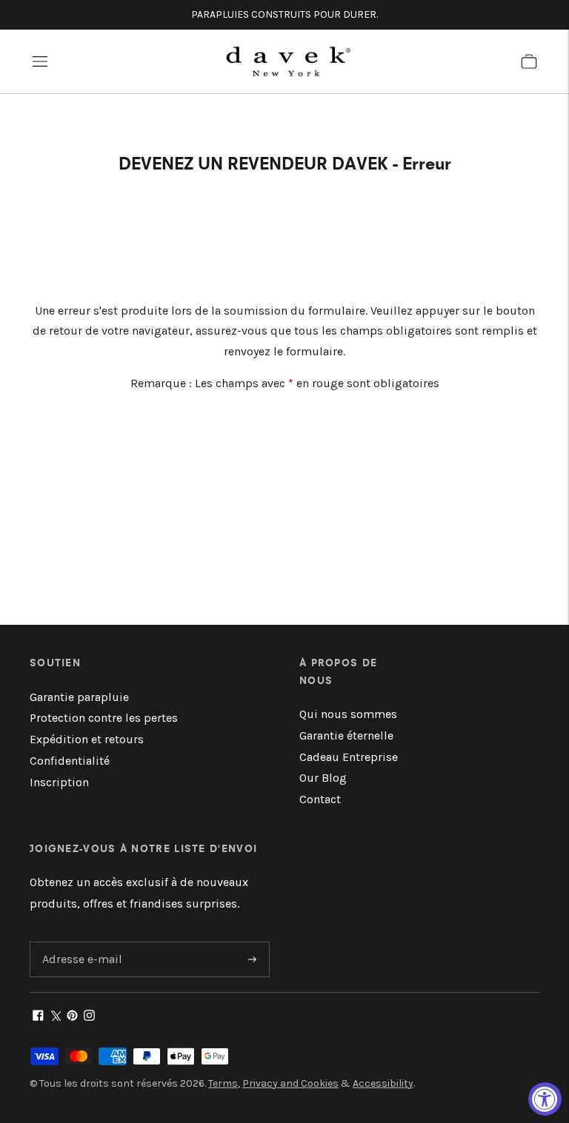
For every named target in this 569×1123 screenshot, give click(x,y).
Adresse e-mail (79, 942)
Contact (320, 799)
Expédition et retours (87, 739)
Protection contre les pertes (104, 718)
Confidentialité (70, 761)
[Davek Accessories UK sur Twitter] (55, 1017)
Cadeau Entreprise (348, 757)
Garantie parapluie (79, 697)
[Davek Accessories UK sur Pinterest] (72, 1017)
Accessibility (383, 1083)
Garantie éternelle (346, 735)
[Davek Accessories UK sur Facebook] (38, 1017)
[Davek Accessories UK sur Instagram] (89, 1017)
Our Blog (323, 778)
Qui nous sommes (348, 714)
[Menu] (40, 61)
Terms (223, 1083)
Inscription (59, 782)
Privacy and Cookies (290, 1083)
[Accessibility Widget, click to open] (545, 1099)
